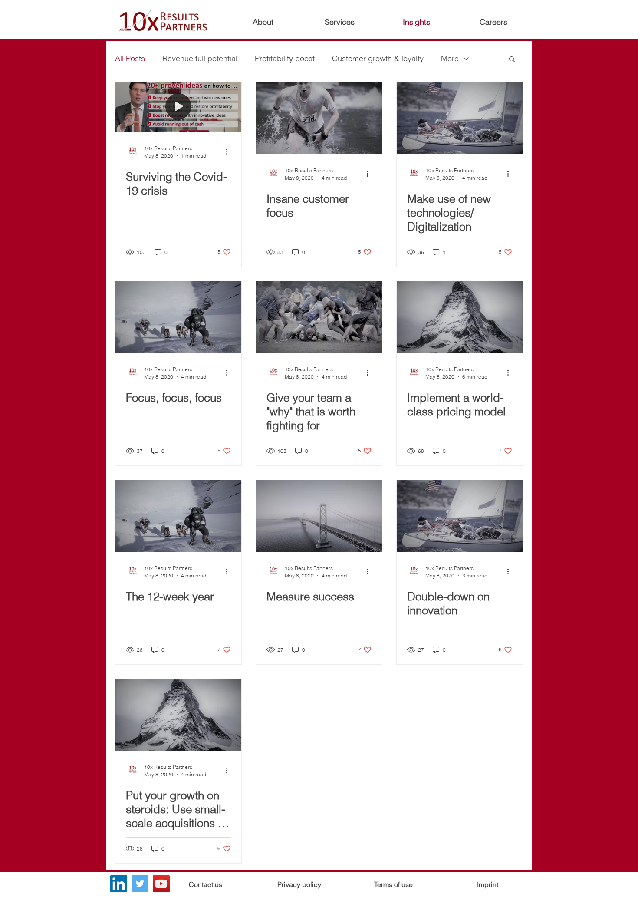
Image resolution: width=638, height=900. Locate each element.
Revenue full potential (199, 58)
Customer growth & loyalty (378, 58)
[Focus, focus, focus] (178, 317)
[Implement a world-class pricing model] (460, 317)
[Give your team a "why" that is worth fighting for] (319, 317)
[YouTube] (161, 883)
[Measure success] (319, 516)
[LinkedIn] (118, 883)
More (450, 58)
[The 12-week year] (178, 516)
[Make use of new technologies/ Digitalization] (460, 118)
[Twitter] (140, 883)
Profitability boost (285, 58)
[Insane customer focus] (319, 118)
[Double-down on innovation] (460, 516)
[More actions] (229, 151)
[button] (512, 59)
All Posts (130, 58)
